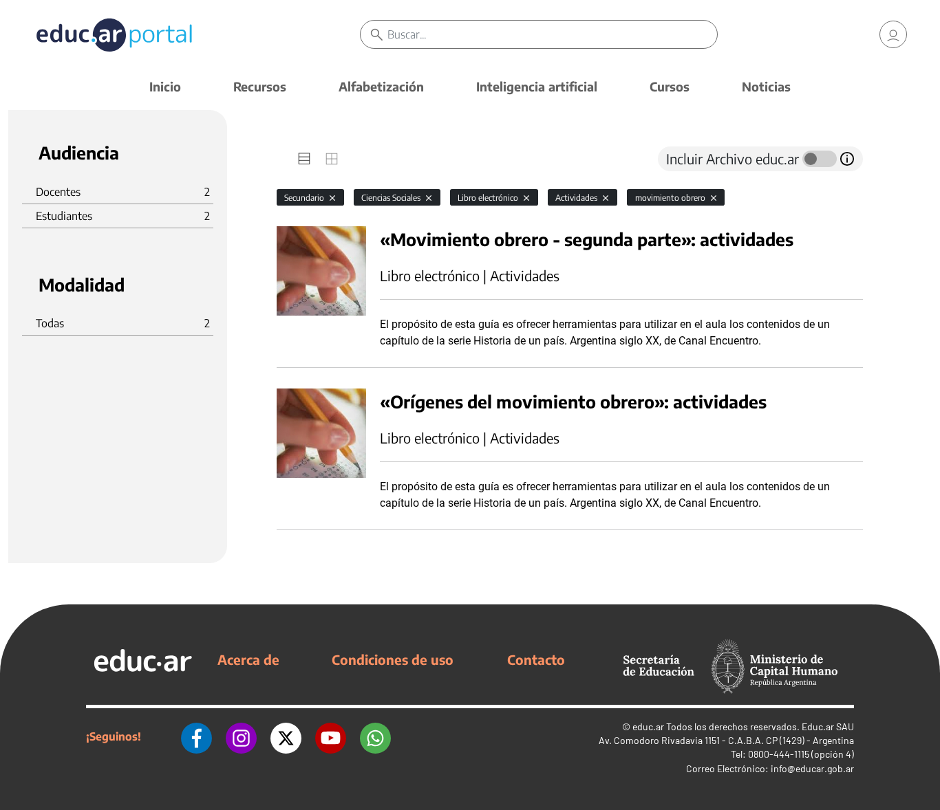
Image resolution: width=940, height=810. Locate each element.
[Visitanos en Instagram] (241, 736)
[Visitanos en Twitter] (285, 736)
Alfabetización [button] (381, 86)
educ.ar (648, 726)
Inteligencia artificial (536, 86)
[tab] (304, 159)
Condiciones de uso (392, 659)
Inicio (165, 86)
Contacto (536, 659)
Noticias (766, 86)
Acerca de (248, 659)
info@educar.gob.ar (812, 768)
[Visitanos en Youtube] (330, 736)
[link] (893, 34)
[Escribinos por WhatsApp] (375, 736)
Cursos (670, 86)
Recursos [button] (259, 86)
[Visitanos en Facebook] (196, 736)
